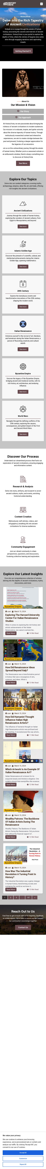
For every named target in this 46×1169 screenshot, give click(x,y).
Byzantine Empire (13, 606)
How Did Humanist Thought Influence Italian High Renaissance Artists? (19, 719)
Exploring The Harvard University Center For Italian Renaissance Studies (22, 618)
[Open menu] (41, 4)
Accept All (23, 1153)
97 (28, 897)
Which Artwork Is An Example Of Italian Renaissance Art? (22, 771)
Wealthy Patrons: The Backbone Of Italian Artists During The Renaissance (22, 821)
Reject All (23, 1164)
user (9, 611)
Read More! (11, 633)
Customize (23, 1158)
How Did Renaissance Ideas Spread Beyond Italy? (20, 669)
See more (23, 226)
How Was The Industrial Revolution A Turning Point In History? (20, 874)
